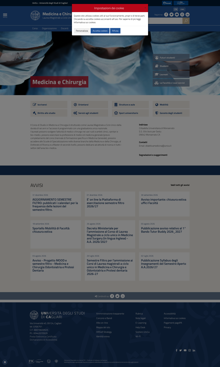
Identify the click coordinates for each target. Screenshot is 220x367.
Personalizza (82, 30)
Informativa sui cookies (85, 22)
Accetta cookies (100, 30)
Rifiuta (115, 30)
